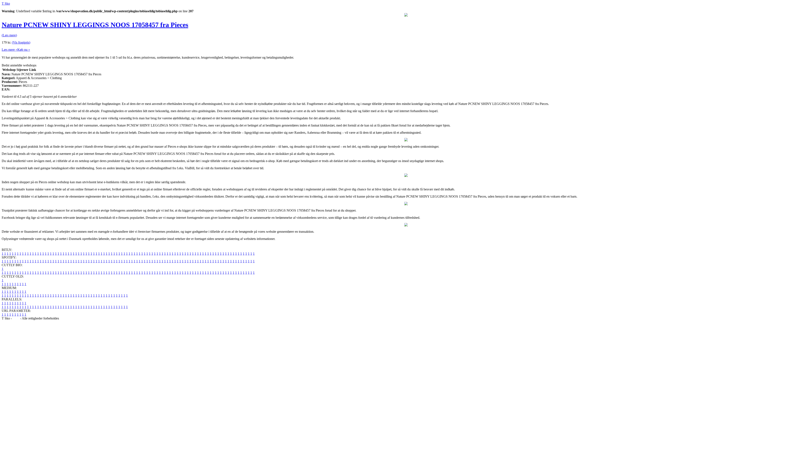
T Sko (6, 3)
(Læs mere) (9, 35)
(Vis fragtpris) (21, 42)
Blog (16, 318)
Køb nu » (23, 49)
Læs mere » (9, 49)
